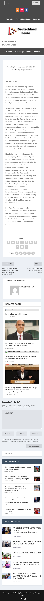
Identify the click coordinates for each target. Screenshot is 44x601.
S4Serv (15, 593)
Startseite (9, 19)
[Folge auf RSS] (17, 10)
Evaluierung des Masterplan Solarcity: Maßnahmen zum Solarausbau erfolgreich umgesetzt (21, 390)
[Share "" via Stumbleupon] (17, 247)
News (28, 52)
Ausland (9, 52)
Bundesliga (19, 52)
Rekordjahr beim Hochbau (16, 314)
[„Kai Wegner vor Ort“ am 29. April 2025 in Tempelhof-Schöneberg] (22, 352)
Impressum (37, 19)
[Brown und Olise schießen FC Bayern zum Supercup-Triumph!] (37, 479)
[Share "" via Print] (26, 247)
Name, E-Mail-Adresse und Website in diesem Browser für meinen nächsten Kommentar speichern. (21, 440)
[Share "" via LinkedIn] (31, 242)
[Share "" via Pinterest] (26, 242)
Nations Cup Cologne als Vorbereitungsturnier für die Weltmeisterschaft (15, 488)
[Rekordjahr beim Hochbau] (22, 310)
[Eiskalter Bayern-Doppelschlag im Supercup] (37, 511)
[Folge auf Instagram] (22, 10)
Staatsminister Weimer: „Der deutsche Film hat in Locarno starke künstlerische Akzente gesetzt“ (18, 500)
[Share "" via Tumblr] (22, 242)
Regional (15, 70)
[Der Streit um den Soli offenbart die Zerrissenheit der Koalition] (22, 330)
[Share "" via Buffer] (35, 242)
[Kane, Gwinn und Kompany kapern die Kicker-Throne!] (37, 469)
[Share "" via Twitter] (13, 242)
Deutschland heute (23, 19)
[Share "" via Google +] (17, 242)
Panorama (38, 52)
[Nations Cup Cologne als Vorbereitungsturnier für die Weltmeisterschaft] (37, 488)
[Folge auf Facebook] (26, 10)
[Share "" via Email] (22, 247)
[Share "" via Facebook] (8, 242)
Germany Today (20, 67)
